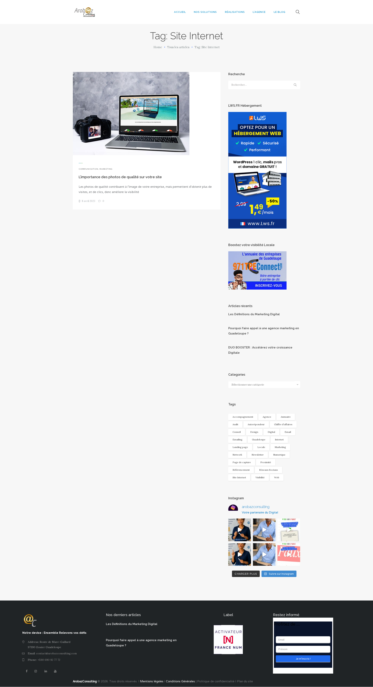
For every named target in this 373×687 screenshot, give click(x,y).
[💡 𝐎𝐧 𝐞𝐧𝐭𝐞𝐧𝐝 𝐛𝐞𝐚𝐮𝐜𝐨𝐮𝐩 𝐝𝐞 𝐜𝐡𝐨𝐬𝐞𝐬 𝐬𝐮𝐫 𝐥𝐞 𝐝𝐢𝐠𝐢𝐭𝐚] (288, 554)
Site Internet (239, 477)
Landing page (240, 447)
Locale (261, 447)
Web (276, 477)
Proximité (265, 462)
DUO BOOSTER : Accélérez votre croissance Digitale (260, 350)
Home (157, 47)
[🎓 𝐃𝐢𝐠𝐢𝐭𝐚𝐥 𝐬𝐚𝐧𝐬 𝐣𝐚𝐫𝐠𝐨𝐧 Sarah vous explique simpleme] (239, 530)
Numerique (279, 454)
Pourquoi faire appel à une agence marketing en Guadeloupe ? (263, 330)
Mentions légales (151, 681)
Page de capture (242, 462)
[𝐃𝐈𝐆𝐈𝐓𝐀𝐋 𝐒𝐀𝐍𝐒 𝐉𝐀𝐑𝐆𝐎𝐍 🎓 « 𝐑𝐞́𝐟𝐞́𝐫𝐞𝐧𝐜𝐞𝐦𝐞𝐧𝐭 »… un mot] (239, 554)
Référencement (241, 469)
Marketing (105, 169)
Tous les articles (178, 47)
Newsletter (258, 454)
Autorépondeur (256, 424)
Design (254, 431)
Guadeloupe (258, 439)
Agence (267, 416)
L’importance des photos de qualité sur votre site (120, 177)
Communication (88, 169)
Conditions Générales (180, 681)
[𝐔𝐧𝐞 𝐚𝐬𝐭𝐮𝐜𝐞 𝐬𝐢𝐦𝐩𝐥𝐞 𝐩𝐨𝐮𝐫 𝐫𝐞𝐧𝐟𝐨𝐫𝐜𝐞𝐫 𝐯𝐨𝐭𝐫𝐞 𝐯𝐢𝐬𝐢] (264, 554)
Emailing (237, 439)
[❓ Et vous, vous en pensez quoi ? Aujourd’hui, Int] (288, 530)
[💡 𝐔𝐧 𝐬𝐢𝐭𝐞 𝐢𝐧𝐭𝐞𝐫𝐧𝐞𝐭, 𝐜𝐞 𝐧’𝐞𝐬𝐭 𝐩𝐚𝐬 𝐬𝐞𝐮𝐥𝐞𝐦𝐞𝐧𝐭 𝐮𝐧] (264, 530)
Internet (279, 439)
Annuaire (286, 416)
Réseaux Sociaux (268, 469)
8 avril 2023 (88, 201)
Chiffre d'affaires (283, 424)
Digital (271, 431)
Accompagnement (243, 416)
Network (237, 454)
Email (288, 431)
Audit (235, 424)
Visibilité (260, 477)
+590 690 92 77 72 (48, 660)
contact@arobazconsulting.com (56, 653)
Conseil (237, 431)
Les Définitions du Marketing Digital (254, 314)
